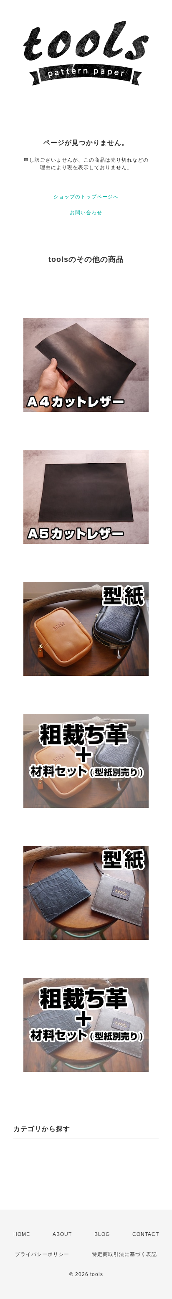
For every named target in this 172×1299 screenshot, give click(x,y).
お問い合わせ (86, 213)
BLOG (102, 1234)
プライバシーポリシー (42, 1254)
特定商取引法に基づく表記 (124, 1254)
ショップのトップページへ (86, 197)
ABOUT (62, 1234)
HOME (21, 1234)
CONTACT (145, 1234)
